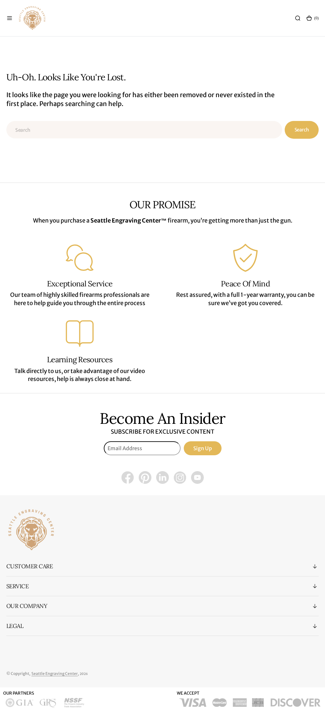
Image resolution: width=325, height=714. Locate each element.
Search (302, 130)
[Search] (298, 18)
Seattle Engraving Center (54, 673)
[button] (9, 18)
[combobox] (144, 129)
